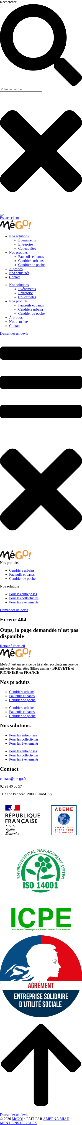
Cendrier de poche (31, 265)
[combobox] (21, 89)
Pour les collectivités (23, 739)
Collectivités (27, 248)
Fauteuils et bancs (31, 257)
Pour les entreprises (23, 735)
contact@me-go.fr (13, 779)
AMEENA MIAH (56, 1119)
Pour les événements (23, 743)
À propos (16, 269)
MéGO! (17, 1119)
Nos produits (18, 252)
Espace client (9, 218)
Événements (27, 240)
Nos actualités (19, 273)
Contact (14, 277)
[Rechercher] (2, 215)
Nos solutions (19, 236)
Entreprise (25, 244)
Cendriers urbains (31, 261)
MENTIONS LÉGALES (18, 1123)
